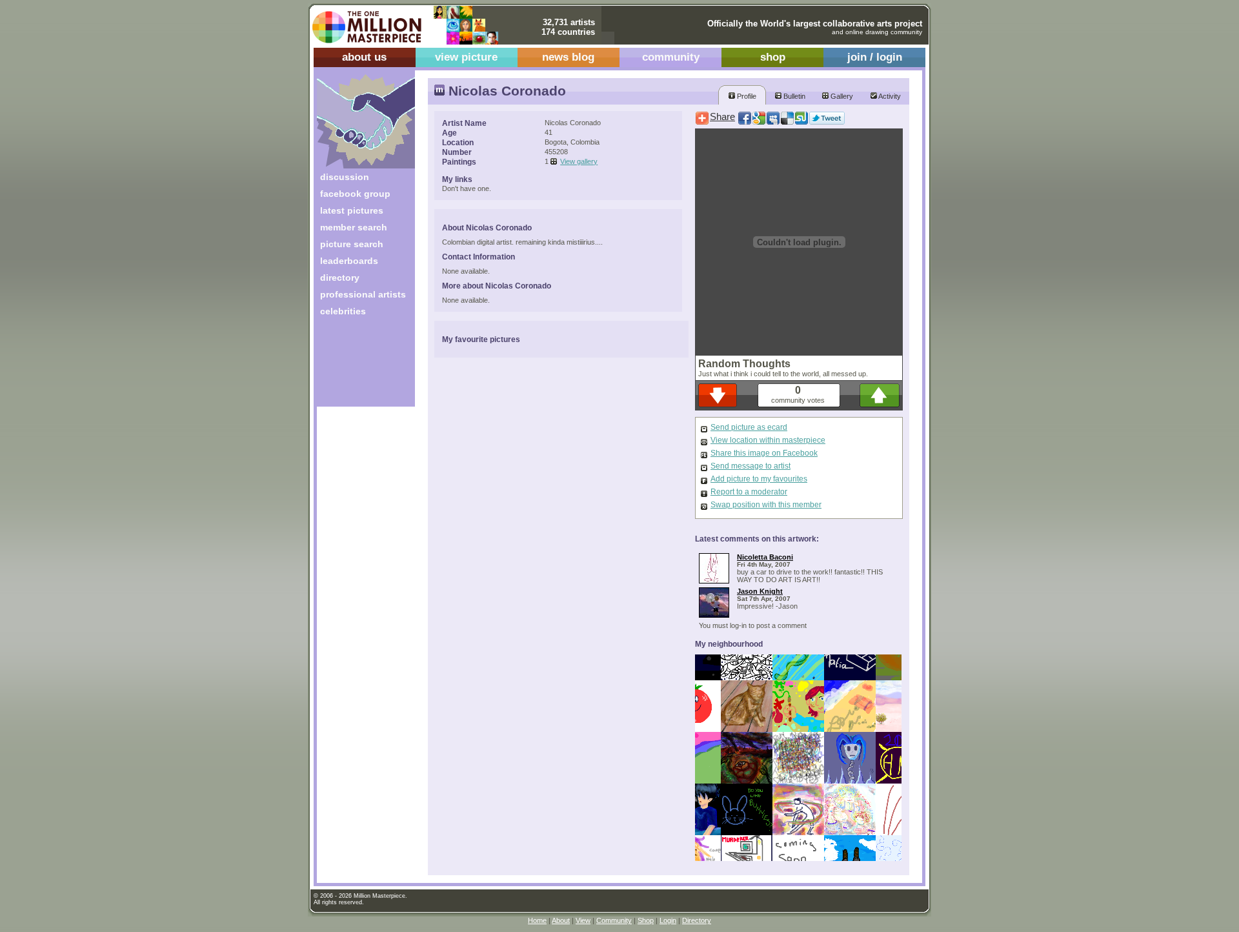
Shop (646, 920)
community (671, 57)
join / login (874, 57)
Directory (696, 920)
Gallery (841, 96)
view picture (466, 57)
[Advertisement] (357, 366)
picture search (351, 244)
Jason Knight (760, 591)
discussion (344, 177)
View (583, 920)
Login (668, 920)
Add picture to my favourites (758, 478)
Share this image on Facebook (764, 453)
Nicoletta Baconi (765, 557)
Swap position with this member (765, 504)
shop (772, 57)
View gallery (579, 161)
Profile (745, 96)
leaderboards (349, 261)
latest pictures (351, 210)
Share (722, 117)
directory (339, 277)
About (561, 920)
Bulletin (793, 96)
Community (614, 920)
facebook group (355, 193)
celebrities (343, 311)
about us (364, 57)
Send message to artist (750, 466)
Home (537, 920)
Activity (889, 96)
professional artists (363, 294)
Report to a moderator (748, 491)
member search (353, 227)
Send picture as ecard (748, 427)
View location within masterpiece (767, 440)
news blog (568, 57)
